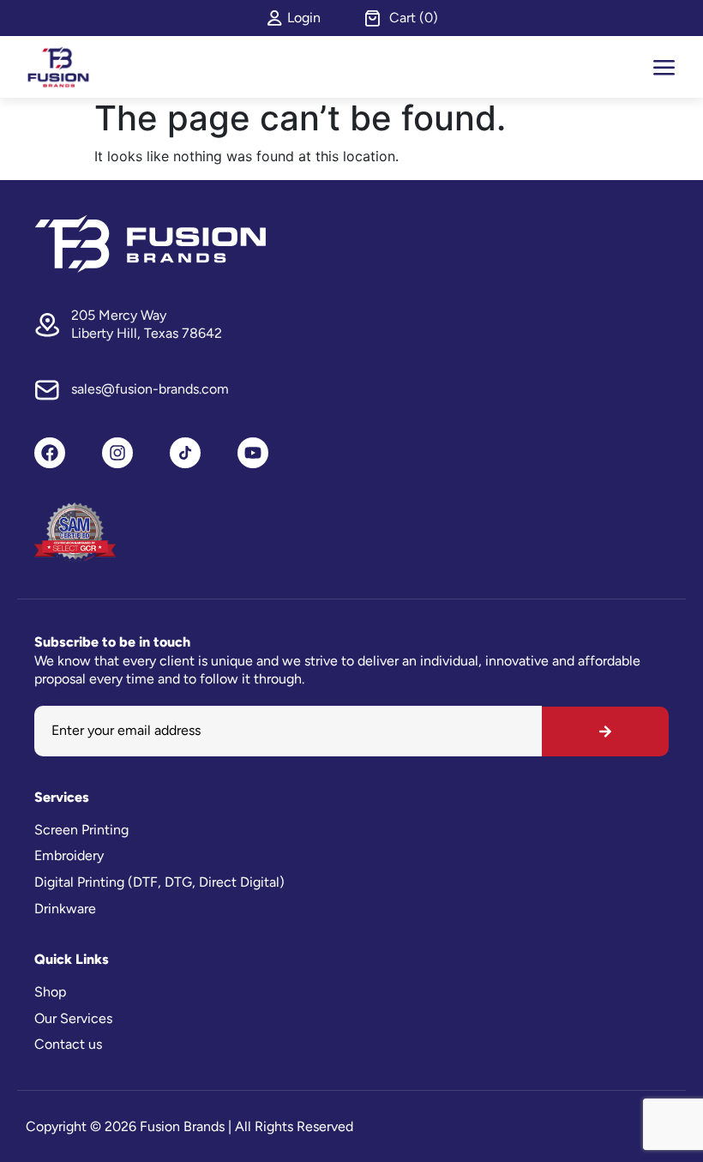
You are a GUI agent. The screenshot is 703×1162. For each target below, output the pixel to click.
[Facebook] (49, 452)
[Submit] (605, 731)
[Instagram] (117, 452)
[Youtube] (252, 452)
